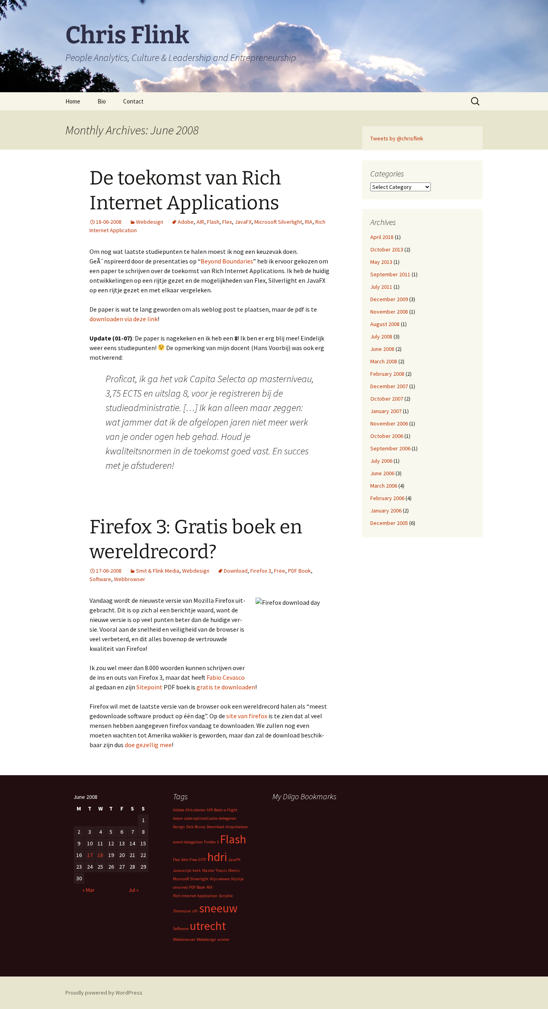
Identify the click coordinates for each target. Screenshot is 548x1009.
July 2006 (381, 460)
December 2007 (389, 386)
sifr (195, 911)
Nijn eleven (220, 878)
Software (100, 579)
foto (184, 859)
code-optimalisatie (200, 818)
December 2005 (389, 523)
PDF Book (299, 570)
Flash (213, 221)
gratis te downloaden (226, 687)
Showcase (182, 911)
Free (279, 570)
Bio (101, 101)
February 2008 (387, 373)
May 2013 (381, 261)
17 (90, 855)
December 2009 (389, 299)
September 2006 (390, 448)
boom (178, 818)
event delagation (188, 842)
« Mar (88, 890)
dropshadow (236, 826)
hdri (217, 856)
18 (100, 855)
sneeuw (218, 908)
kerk (197, 870)
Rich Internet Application (195, 895)
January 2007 (386, 411)
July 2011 (381, 286)
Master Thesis (214, 870)
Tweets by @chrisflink (396, 138)
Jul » (133, 890)
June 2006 (382, 473)
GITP (202, 859)
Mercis (234, 870)
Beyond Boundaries (227, 261)
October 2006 (386, 436)
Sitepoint (149, 687)
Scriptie (226, 895)
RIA (309, 221)
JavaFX (243, 221)
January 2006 (386, 510)
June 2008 (382, 349)
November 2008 (389, 311)
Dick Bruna (195, 826)
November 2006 (389, 423)
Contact (133, 101)
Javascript (182, 870)
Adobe (186, 221)
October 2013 (386, 249)
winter (223, 939)
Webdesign (149, 221)
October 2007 (386, 398)
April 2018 (382, 237)
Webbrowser (129, 579)
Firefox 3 (260, 570)
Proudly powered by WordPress (103, 992)
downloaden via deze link (123, 319)
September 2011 (390, 274)
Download (236, 570)
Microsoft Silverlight (278, 221)
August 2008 (385, 324)
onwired (180, 887)
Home (72, 101)
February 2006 (387, 498)
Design (179, 826)
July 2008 (381, 336)
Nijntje (237, 878)
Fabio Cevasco (226, 677)
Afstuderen (195, 809)
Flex (227, 221)
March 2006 (383, 485)
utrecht (208, 925)
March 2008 (383, 361)
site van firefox (246, 716)
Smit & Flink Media (157, 570)
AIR (200, 221)
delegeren (227, 818)
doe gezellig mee (148, 745)
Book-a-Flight (225, 809)
